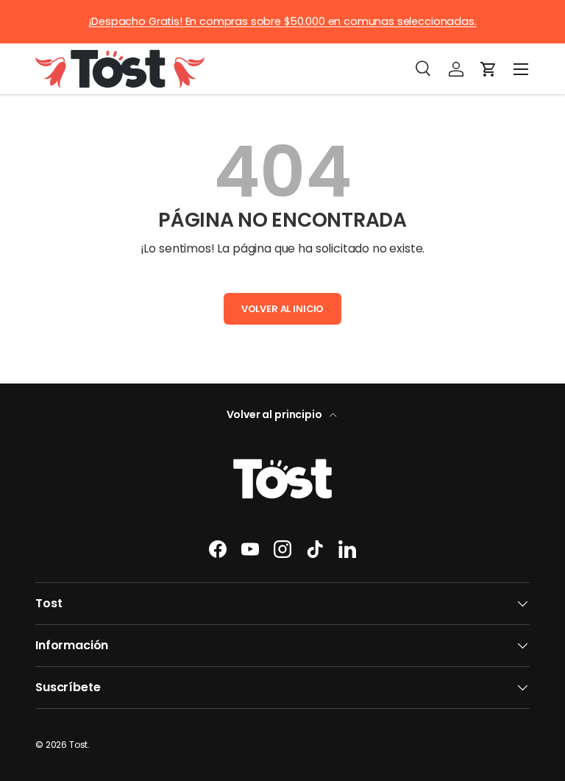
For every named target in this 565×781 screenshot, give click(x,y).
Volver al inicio (282, 309)
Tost (78, 744)
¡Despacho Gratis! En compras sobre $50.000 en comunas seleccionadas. (282, 21)
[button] (488, 69)
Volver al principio (275, 414)
